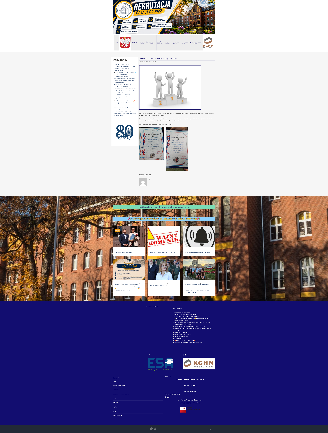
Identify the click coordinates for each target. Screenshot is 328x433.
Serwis (114, 411)
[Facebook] (151, 428)
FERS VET (198, 283)
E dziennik (115, 390)
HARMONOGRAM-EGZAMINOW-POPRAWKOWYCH (197, 252)
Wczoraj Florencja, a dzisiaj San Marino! (124, 107)
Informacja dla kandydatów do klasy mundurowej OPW (188, 342)
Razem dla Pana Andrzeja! (120, 93)
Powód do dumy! (118, 99)
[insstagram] (155, 428)
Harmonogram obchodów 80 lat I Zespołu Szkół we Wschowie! (164, 218)
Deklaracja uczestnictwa (152, 207)
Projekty (115, 407)
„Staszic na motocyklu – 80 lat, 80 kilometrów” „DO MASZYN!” (190, 326)
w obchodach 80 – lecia (177, 207)
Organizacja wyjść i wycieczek (122, 285)
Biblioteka (136, 283)
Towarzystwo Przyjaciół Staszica (121, 394)
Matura (199, 250)
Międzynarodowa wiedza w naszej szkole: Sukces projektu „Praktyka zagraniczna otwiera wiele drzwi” (124, 80)
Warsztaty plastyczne (119, 109)
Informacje (159, 250)
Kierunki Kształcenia (133, 284)
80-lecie (134, 42)
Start (117, 42)
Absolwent (125, 283)
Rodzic (136, 285)
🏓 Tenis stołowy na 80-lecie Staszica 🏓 (124, 101)
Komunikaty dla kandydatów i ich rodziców (124, 66)
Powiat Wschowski (117, 415)
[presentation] (129, 236)
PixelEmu (213, 429)
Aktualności (153, 250)
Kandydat (164, 250)
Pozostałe (117, 250)
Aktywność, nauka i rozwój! (120, 97)
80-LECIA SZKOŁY (118, 283)
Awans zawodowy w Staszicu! (121, 64)
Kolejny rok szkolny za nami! (121, 76)
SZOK (114, 398)
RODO (114, 381)
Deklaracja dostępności (119, 385)
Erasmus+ (194, 283)
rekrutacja (169, 250)
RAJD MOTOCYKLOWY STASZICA (122, 95)
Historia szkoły (118, 284)
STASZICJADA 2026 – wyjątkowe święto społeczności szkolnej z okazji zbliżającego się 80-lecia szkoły (125, 113)
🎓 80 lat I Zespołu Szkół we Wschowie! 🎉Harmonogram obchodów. (192, 318)
